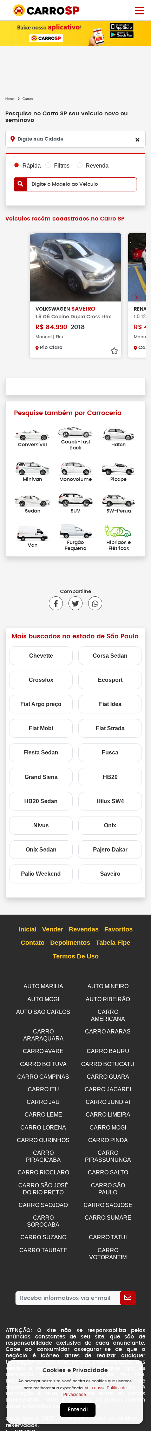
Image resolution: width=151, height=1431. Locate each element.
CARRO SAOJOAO (43, 1205)
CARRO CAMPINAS (43, 1077)
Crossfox (41, 680)
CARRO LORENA (43, 1128)
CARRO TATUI (108, 1237)
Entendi (78, 1409)
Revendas (84, 929)
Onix (110, 825)
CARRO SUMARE (108, 1218)
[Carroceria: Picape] (118, 467)
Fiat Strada (110, 728)
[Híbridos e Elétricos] (118, 530)
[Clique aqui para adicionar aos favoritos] (114, 351)
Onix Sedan (41, 850)
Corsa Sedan (110, 656)
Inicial (28, 929)
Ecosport (110, 680)
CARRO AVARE (43, 1051)
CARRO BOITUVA (43, 1064)
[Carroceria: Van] (32, 533)
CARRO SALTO (108, 1172)
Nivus (41, 825)
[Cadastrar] (128, 1298)
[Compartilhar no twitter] (73, 603)
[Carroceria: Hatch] (118, 433)
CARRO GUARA (108, 1077)
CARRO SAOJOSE (108, 1205)
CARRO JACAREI (108, 1089)
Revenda (97, 166)
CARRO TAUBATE (43, 1250)
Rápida (31, 166)
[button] (136, 297)
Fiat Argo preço (40, 704)
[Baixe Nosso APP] (75, 33)
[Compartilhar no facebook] (56, 603)
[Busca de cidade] (137, 139)
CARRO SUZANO (43, 1237)
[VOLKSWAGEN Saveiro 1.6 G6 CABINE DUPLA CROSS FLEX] (75, 267)
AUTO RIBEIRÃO (108, 999)
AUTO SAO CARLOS (43, 1012)
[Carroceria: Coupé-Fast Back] (75, 430)
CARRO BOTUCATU (107, 1064)
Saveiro (110, 874)
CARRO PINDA (108, 1140)
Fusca (110, 752)
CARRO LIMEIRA (108, 1115)
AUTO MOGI (43, 999)
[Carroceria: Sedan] (32, 499)
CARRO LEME (43, 1115)
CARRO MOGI (108, 1128)
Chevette (41, 656)
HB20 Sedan (41, 801)
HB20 (110, 777)
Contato (33, 942)
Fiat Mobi (41, 728)
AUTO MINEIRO (108, 986)
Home (10, 99)
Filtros (62, 166)
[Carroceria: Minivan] (32, 467)
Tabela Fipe (113, 942)
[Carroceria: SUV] (75, 499)
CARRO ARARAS (108, 1032)
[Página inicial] (139, 10)
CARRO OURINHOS (43, 1140)
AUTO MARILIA (43, 986)
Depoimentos (70, 942)
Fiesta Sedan (41, 752)
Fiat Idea (110, 704)
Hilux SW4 (110, 801)
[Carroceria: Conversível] (32, 433)
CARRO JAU (43, 1102)
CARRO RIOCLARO (43, 1172)
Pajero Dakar (110, 850)
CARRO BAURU (108, 1051)
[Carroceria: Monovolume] (75, 467)
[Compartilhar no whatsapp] (92, 603)
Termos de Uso (76, 956)
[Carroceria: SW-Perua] (118, 499)
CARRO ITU (43, 1089)
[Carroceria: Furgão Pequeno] (75, 530)
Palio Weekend (41, 874)
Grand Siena (41, 777)
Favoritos (118, 929)
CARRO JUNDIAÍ (108, 1102)
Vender (52, 929)
